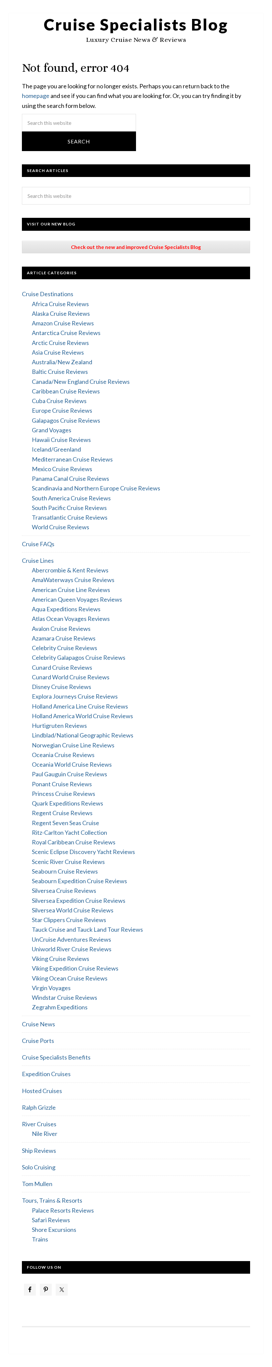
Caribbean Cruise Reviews (66, 391)
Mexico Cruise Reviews (62, 468)
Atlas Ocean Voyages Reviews (71, 618)
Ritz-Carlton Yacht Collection (69, 832)
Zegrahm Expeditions (60, 1007)
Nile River (44, 1133)
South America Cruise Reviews (71, 498)
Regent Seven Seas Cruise (65, 822)
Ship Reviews (39, 1150)
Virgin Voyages (51, 987)
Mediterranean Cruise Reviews (72, 459)
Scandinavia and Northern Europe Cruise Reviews (96, 488)
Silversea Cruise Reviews (64, 890)
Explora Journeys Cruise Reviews (75, 696)
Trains (40, 1239)
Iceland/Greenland (56, 449)
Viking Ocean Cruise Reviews (69, 978)
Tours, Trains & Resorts (52, 1200)
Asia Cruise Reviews (58, 352)
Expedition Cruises (46, 1073)
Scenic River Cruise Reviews (68, 861)
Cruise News (38, 1024)
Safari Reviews (51, 1220)
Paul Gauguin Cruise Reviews (69, 774)
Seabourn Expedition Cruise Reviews (79, 881)
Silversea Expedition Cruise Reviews (78, 900)
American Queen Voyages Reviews (77, 599)
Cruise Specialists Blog (136, 24)
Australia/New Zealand (62, 362)
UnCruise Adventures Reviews (71, 939)
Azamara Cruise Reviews (64, 638)
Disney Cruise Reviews (61, 686)
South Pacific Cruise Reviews (69, 507)
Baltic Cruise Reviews (60, 371)
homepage (35, 95)
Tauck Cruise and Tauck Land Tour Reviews (87, 929)
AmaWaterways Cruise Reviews (73, 579)
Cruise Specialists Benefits (56, 1057)
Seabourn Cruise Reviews (65, 871)
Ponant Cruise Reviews (62, 784)
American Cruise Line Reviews (71, 589)
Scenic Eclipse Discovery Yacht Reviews (83, 851)
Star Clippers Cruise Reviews (69, 919)
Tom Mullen (37, 1183)
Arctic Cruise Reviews (60, 342)
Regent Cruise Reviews (62, 812)
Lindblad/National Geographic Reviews (82, 735)
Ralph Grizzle (39, 1107)
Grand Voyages (51, 430)
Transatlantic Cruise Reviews (69, 517)
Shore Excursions (54, 1229)
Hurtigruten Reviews (59, 725)
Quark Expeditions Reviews (67, 803)
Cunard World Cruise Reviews (70, 677)
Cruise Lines (38, 560)
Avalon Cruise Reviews (61, 628)
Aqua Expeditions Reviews (66, 609)
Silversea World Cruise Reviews (72, 910)
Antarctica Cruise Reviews (66, 332)
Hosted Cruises (42, 1090)
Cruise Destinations (47, 294)
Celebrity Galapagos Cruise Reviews (78, 657)
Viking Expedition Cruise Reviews (75, 968)
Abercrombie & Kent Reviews (70, 570)
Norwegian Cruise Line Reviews (73, 745)
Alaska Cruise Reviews (61, 313)
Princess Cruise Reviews (63, 793)
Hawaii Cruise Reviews (61, 439)
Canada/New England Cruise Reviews (81, 381)
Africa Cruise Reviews (60, 303)
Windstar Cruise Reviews (64, 997)
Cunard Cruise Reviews (62, 667)
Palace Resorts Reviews (63, 1210)
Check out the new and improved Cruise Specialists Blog (136, 247)
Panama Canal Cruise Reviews (70, 478)
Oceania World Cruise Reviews (72, 764)
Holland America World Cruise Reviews (82, 716)
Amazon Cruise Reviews (63, 323)
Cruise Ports (38, 1040)
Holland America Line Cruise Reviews (80, 706)
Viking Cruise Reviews (60, 958)
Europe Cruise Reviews (62, 410)
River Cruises (39, 1124)
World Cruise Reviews (60, 527)
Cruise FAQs (38, 544)
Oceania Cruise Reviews (63, 754)
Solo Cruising (38, 1167)
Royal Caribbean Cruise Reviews (73, 842)
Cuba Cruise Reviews (59, 400)
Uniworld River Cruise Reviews (71, 949)
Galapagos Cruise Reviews (66, 420)
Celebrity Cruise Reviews (64, 647)
